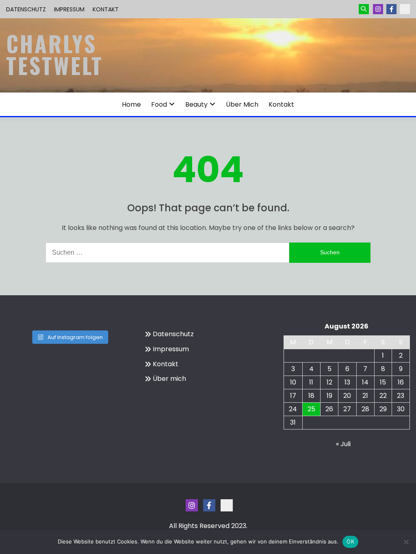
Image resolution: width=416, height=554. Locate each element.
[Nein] (406, 542)
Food (159, 104)
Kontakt (106, 9)
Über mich (242, 104)
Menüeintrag (391, 9)
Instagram (378, 9)
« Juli (343, 444)
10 (293, 382)
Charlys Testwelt (54, 54)
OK (350, 541)
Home (131, 104)
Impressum (69, 9)
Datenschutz (26, 9)
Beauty (196, 104)
